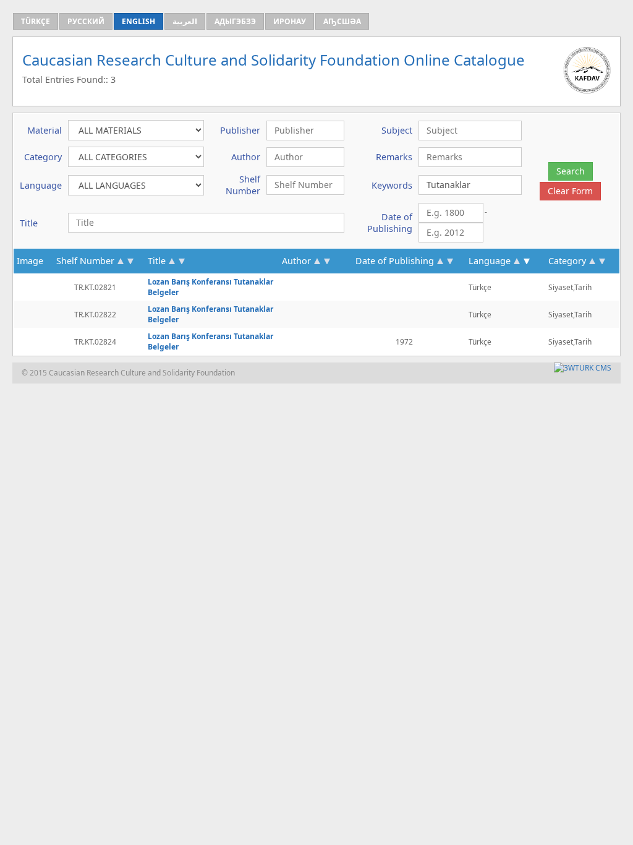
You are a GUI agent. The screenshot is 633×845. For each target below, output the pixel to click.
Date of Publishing (394, 261)
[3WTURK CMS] (582, 367)
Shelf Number (85, 261)
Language (490, 261)
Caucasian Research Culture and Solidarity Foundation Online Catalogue (273, 59)
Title (157, 261)
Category (567, 261)
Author (296, 261)
